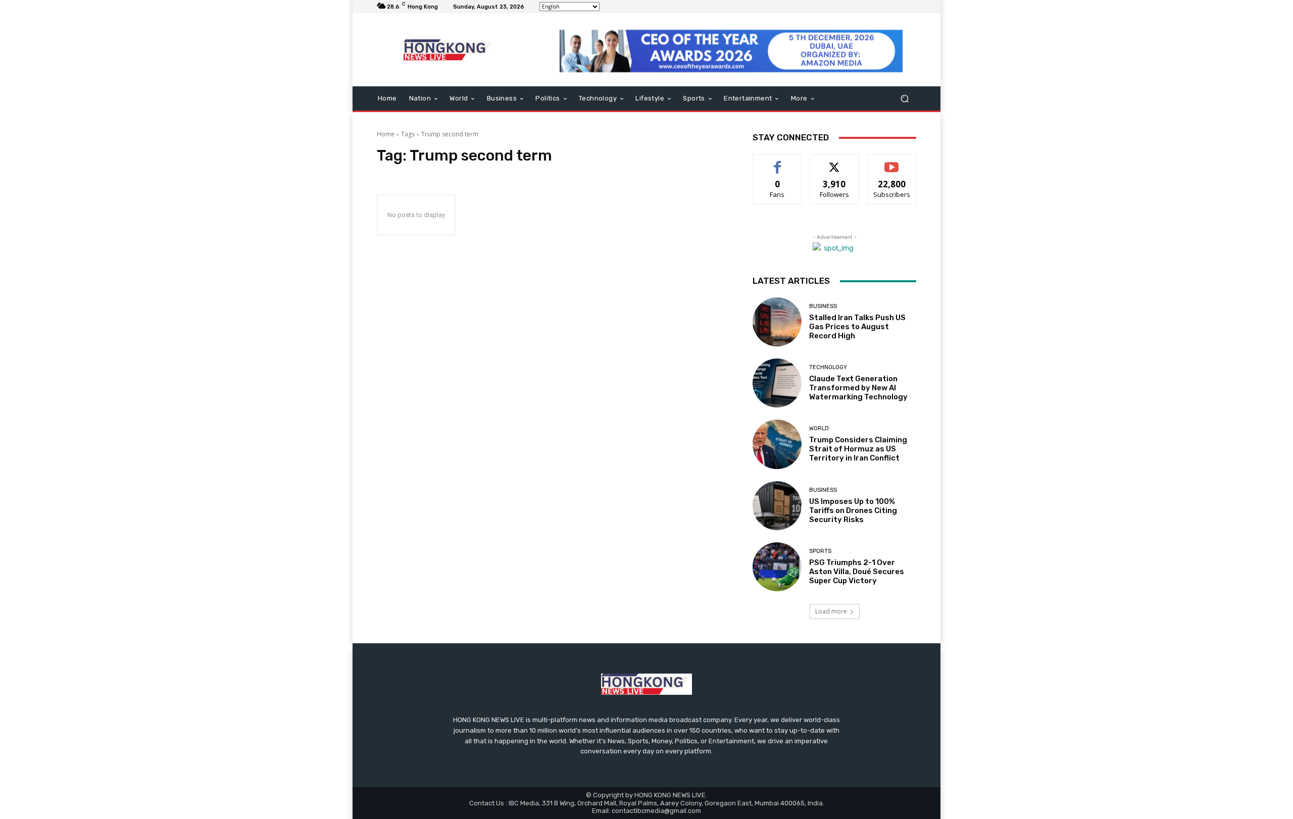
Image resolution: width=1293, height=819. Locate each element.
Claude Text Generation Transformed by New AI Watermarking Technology (858, 387)
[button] (904, 99)
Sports (820, 551)
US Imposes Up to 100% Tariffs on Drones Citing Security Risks (853, 510)
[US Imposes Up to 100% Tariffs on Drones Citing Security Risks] (777, 505)
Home (385, 134)
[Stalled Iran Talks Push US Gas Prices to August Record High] (777, 321)
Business (823, 306)
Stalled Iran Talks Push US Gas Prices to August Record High (857, 326)
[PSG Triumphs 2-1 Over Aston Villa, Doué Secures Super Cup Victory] (777, 566)
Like (777, 162)
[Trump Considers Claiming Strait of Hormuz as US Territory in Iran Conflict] (777, 444)
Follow (835, 162)
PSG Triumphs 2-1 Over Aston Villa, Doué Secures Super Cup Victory (856, 571)
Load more (831, 611)
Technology (828, 367)
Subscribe (892, 162)
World (819, 428)
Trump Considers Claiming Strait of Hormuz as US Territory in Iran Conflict (858, 449)
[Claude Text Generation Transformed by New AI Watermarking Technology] (777, 383)
